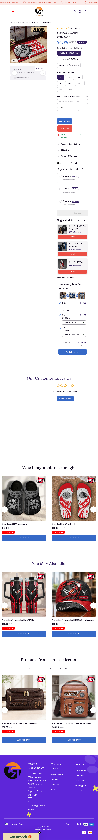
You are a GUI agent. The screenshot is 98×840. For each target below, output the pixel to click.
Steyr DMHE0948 (76, 262)
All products (23, 22)
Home (12, 22)
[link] (9, 9)
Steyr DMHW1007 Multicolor (76, 244)
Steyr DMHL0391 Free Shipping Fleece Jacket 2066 (78, 227)
